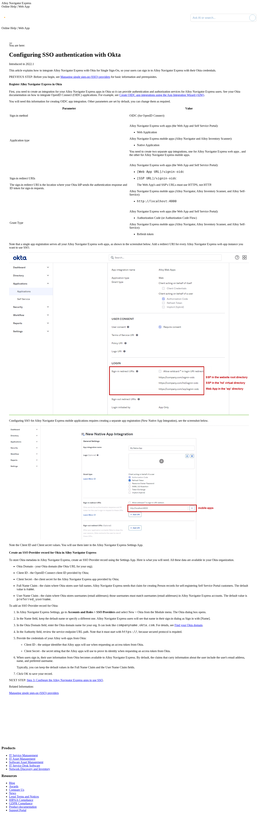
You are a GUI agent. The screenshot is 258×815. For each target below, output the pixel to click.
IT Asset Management (22, 758)
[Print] (10, 43)
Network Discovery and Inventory (29, 769)
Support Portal (17, 810)
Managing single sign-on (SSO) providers (85, 76)
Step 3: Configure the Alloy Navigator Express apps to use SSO (65, 680)
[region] (129, 172)
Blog (12, 783)
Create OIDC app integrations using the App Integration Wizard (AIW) (161, 95)
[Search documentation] (246, 18)
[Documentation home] (43, 17)
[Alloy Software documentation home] (17, 17)
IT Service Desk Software (24, 765)
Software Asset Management (26, 762)
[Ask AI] (252, 18)
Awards (13, 786)
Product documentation (23, 806)
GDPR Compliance (20, 803)
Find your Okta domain (188, 625)
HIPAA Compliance (21, 800)
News (12, 793)
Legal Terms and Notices (24, 796)
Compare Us (16, 789)
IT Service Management (23, 755)
